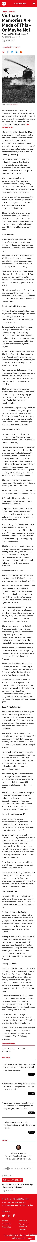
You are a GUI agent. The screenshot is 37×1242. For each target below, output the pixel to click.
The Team (22, 1229)
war (31, 1168)
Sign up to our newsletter (24, 1225)
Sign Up (30, 1238)
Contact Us (23, 1221)
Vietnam (26, 1168)
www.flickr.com (14, 104)
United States (18, 1168)
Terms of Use (6, 1227)
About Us (5, 1221)
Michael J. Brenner (12, 47)
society (11, 1168)
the (19, 3)
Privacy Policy (6, 1224)
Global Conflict (8, 11)
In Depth (4, 1168)
